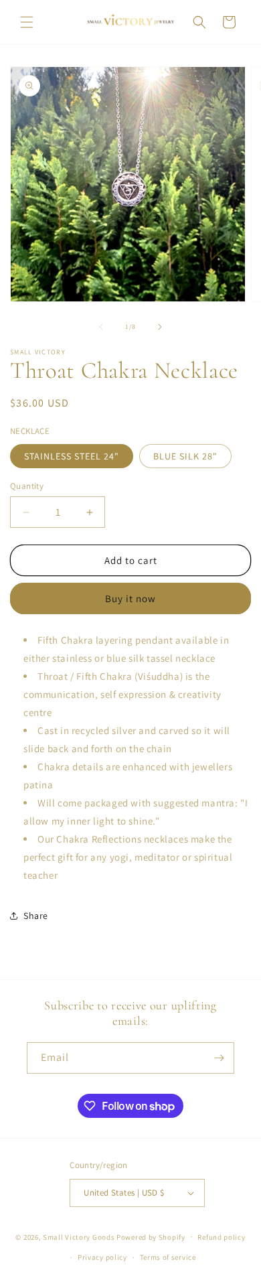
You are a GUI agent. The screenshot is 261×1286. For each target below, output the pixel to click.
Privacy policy (102, 1257)
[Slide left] (101, 327)
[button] (26, 22)
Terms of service (168, 1257)
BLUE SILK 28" (185, 456)
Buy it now (130, 598)
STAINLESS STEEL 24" (71, 456)
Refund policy (221, 1237)
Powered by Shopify (150, 1236)
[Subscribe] (219, 1058)
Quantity (27, 486)
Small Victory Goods (78, 1236)
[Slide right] (160, 327)
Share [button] (35, 916)
